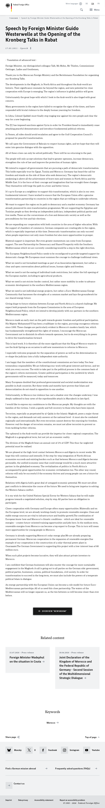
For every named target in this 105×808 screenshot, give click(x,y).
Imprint (8, 800)
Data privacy (23, 800)
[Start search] (81, 8)
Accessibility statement (43, 800)
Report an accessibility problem (72, 800)
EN (92, 3)
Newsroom (13, 18)
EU (11, 125)
